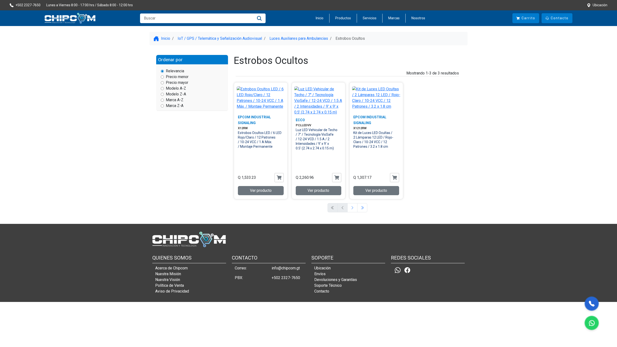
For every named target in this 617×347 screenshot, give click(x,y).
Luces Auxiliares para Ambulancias (298, 38)
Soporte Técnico (328, 285)
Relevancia (175, 71)
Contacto (321, 291)
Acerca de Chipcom (171, 268)
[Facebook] (407, 270)
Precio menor (177, 76)
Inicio (319, 18)
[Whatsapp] (398, 270)
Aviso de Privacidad (172, 291)
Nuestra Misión (168, 274)
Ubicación (322, 268)
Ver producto (261, 190)
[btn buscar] (259, 18)
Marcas (394, 18)
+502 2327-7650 (286, 277)
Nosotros (418, 18)
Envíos (320, 274)
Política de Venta (169, 285)
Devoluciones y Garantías (335, 279)
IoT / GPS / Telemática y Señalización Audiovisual (220, 38)
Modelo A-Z (176, 88)
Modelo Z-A (176, 94)
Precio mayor (177, 82)
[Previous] (352, 207)
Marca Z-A (174, 105)
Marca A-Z (174, 100)
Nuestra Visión (167, 279)
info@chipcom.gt (286, 268)
